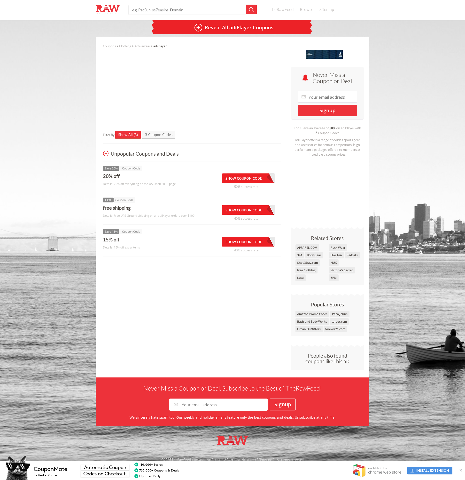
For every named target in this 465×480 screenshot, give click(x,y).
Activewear (142, 46)
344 (299, 255)
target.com (339, 322)
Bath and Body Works (312, 322)
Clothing (125, 46)
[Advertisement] (327, 190)
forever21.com (335, 329)
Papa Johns (340, 314)
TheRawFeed (282, 9)
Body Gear (314, 255)
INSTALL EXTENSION (432, 471)
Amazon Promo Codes (312, 314)
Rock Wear (338, 248)
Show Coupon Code (243, 178)
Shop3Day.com (307, 263)
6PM (334, 278)
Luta (300, 278)
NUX (334, 263)
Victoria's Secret (342, 270)
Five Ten (336, 255)
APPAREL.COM (307, 248)
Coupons (109, 46)
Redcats (352, 255)
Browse (306, 9)
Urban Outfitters (309, 329)
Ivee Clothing (306, 270)
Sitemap (326, 9)
